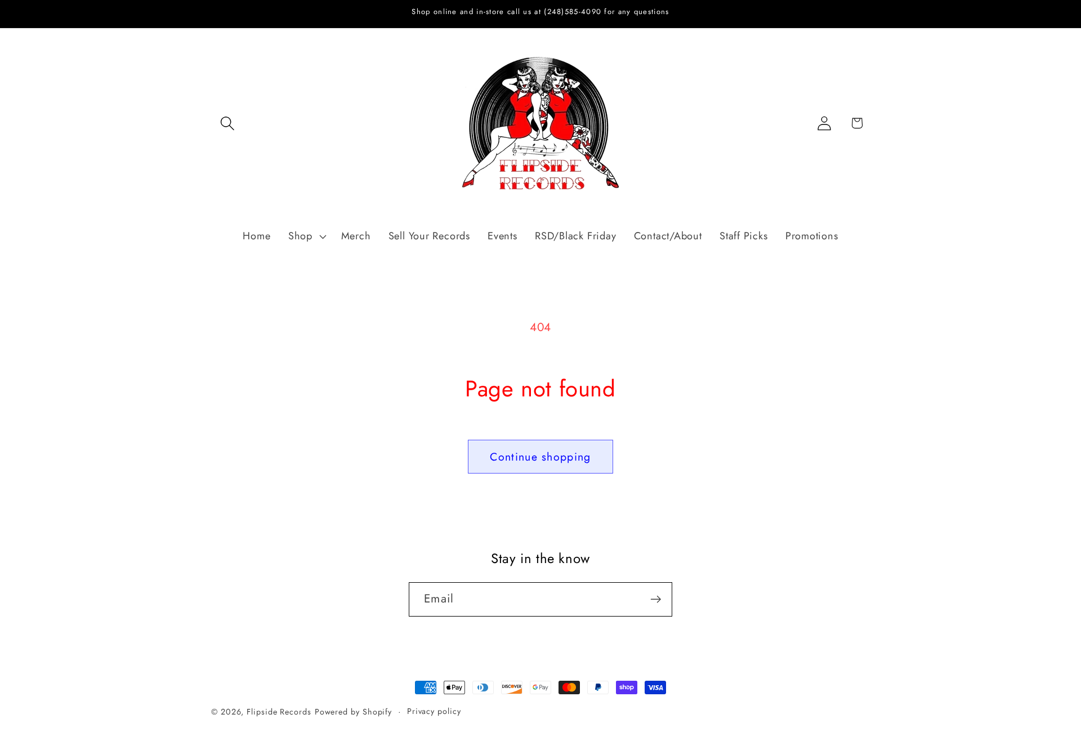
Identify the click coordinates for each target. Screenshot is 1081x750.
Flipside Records (279, 711)
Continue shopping (540, 457)
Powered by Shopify (353, 711)
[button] (227, 123)
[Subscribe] (656, 599)
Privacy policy (434, 711)
